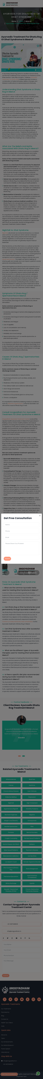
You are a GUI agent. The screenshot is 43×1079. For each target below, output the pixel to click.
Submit (7, 559)
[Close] (40, 515)
